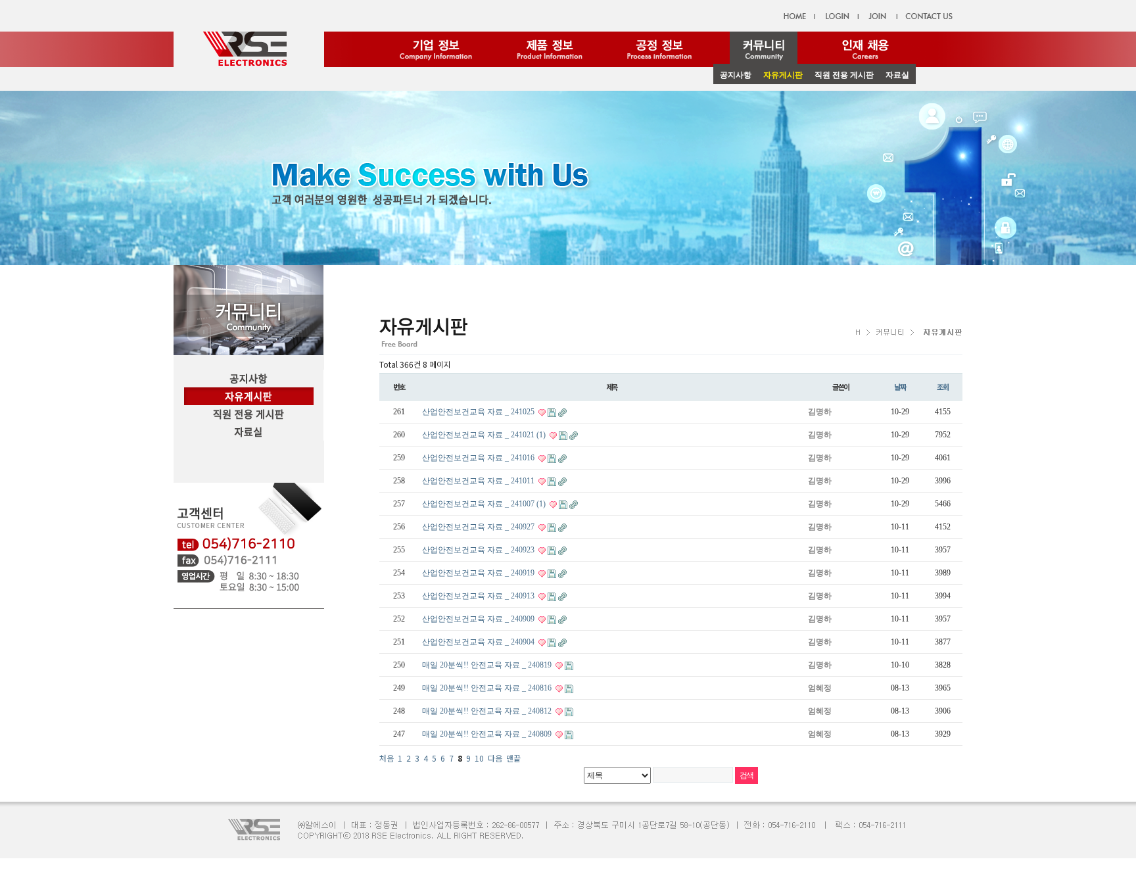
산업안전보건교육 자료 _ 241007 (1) (484, 503)
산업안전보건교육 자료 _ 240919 (479, 572)
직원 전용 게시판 (844, 75)
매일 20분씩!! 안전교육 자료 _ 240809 (488, 734)
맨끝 (513, 758)
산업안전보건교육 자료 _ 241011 (479, 480)
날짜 (900, 386)
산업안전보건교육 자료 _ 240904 (479, 641)
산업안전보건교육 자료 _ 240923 (479, 549)
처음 (386, 758)
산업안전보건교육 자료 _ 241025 (479, 411)
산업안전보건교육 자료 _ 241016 (479, 457)
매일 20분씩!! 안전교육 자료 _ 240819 (488, 665)
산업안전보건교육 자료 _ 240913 (479, 595)
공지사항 (735, 75)
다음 (495, 758)
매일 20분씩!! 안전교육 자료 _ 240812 (488, 711)
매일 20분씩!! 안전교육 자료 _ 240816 (488, 688)
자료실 (897, 75)
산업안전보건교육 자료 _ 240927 (479, 526)
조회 (943, 386)
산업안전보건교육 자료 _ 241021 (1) (484, 434)
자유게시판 (783, 75)
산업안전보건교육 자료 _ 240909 (479, 618)
